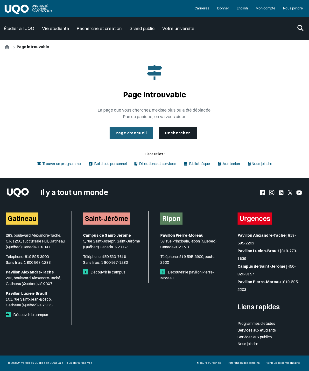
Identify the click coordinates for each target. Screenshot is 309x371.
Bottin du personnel (110, 163)
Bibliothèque (199, 163)
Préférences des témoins (243, 362)
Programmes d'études (256, 323)
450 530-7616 (114, 256)
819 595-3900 (37, 256)
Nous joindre (293, 8)
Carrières (202, 8)
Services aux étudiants (257, 330)
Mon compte (265, 8)
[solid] (9, 314)
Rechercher (178, 132)
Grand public (141, 28)
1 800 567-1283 (37, 262)
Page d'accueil (131, 132)
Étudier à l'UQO (19, 28)
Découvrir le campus (30, 314)
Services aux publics (255, 336)
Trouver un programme (61, 163)
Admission (231, 163)
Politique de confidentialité (283, 362)
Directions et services (157, 163)
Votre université (178, 28)
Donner (223, 8)
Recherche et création (99, 28)
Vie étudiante (55, 28)
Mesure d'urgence (209, 362)
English (242, 8)
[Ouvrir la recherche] (300, 28)
